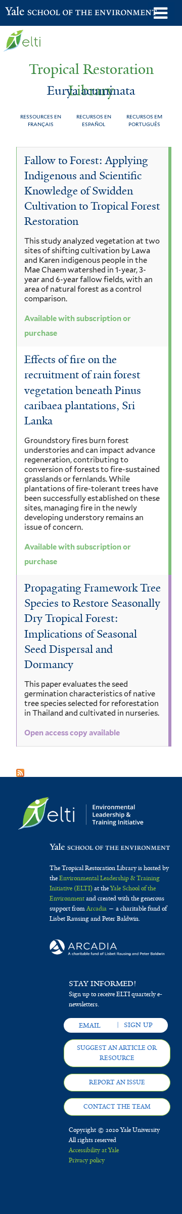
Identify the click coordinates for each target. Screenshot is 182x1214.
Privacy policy (87, 1160)
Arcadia (96, 909)
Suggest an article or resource (117, 1053)
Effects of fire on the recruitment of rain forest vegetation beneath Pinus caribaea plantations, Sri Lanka (82, 390)
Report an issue (117, 1082)
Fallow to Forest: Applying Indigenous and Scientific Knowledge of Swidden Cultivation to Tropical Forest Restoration (92, 191)
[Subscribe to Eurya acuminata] (20, 769)
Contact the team (117, 1107)
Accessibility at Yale (94, 1150)
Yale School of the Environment (30, 12)
